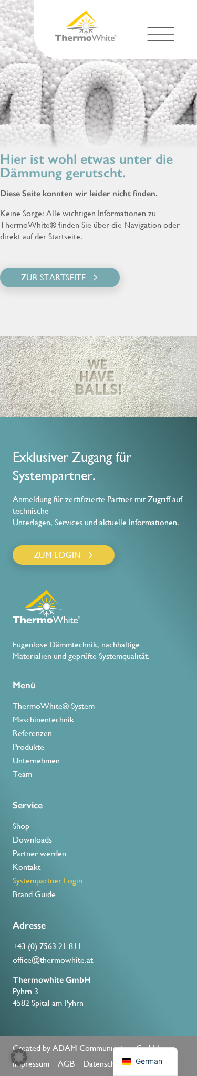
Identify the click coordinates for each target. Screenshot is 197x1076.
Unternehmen (36, 760)
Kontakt (26, 867)
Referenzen (32, 733)
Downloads (32, 840)
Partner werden (39, 853)
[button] (160, 34)
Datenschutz (104, 1064)
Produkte (28, 747)
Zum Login (57, 555)
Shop (21, 826)
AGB (66, 1064)
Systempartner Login (47, 881)
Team (22, 774)
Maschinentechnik (43, 720)
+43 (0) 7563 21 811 (47, 946)
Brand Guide (34, 894)
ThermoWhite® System (54, 706)
